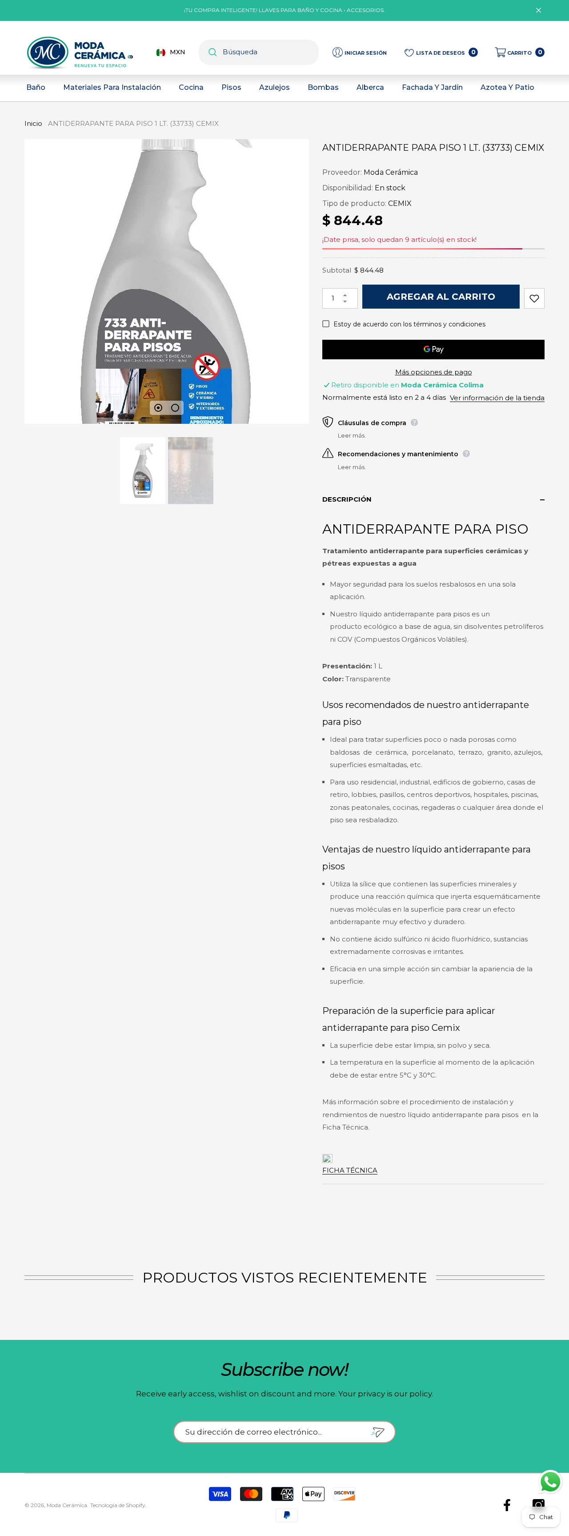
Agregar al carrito (441, 296)
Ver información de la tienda (497, 398)
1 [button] (158, 408)
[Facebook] (507, 1505)
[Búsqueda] (259, 52)
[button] (520, 52)
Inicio (33, 123)
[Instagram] (539, 1505)
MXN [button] (177, 52)
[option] (166, 281)
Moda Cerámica (391, 172)
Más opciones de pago (433, 372)
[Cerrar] (539, 10)
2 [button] (175, 408)
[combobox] (271, 52)
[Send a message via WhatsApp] (551, 1482)
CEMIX (400, 203)
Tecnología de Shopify (117, 1505)
